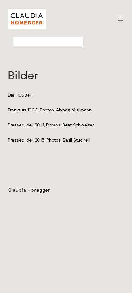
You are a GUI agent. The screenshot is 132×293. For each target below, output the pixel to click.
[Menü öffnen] (120, 19)
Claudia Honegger (29, 190)
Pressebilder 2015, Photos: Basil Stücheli (49, 140)
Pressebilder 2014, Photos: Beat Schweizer (51, 125)
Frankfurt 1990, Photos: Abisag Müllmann (50, 110)
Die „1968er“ (20, 95)
